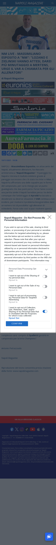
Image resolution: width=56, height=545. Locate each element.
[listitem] (28, 270)
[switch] (45, 276)
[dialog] (28, 272)
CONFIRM (17, 324)
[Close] (50, 218)
